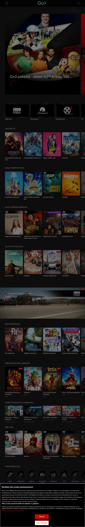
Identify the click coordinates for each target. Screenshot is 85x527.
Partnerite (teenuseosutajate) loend (13, 511)
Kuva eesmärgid (42, 523)
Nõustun (41, 516)
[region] (42, 505)
